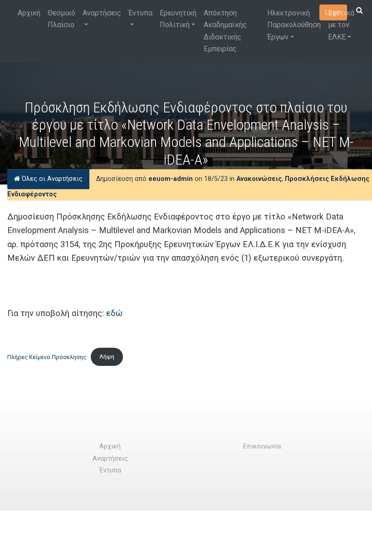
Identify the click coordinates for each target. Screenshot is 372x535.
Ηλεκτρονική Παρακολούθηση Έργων (294, 25)
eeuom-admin (170, 179)
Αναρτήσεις (102, 13)
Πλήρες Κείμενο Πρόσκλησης (46, 356)
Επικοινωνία (262, 446)
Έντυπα (140, 13)
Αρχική (29, 13)
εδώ (114, 313)
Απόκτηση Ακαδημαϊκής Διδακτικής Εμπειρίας (225, 31)
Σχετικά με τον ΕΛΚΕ (341, 25)
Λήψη (106, 356)
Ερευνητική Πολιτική (178, 19)
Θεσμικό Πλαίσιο (61, 19)
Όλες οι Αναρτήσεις (51, 179)
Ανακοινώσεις (259, 179)
